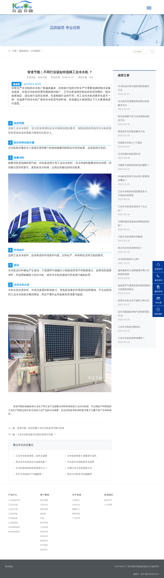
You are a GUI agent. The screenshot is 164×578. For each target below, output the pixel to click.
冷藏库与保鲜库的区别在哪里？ (133, 165)
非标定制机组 (14, 532)
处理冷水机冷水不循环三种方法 (133, 300)
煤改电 (43, 514)
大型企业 (44, 505)
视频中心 (76, 509)
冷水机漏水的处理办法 (129, 154)
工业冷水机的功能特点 (129, 327)
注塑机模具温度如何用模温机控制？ (133, 223)
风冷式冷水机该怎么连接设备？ (31, 462)
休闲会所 (44, 536)
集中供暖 (44, 500)
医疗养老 (44, 523)
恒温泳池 (44, 532)
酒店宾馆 (44, 509)
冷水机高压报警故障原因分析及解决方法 (133, 103)
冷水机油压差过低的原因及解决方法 (133, 88)
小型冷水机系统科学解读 (130, 236)
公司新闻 (35, 51)
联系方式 (108, 500)
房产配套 (44, 545)
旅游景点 (44, 540)
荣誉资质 (76, 514)
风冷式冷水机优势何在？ (130, 248)
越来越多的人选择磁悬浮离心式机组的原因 (133, 272)
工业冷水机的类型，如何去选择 (31, 456)
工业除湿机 (13, 514)
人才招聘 (108, 505)
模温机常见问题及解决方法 (131, 131)
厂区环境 (76, 518)
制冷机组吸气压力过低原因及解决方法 (133, 118)
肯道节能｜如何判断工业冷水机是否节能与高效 (40, 428)
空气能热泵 (13, 518)
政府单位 (44, 549)
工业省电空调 (14, 500)
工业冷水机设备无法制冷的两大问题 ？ (36, 434)
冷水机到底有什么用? (128, 259)
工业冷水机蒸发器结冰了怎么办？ (132, 208)
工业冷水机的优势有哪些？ (131, 338)
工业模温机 (13, 523)
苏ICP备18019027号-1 (150, 574)
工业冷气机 (13, 509)
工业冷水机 (13, 505)
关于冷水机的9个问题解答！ (30, 474)
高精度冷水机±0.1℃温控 (130, 142)
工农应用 (44, 527)
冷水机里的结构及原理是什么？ (31, 468)
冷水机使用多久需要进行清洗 (81, 456)
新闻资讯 (23, 51)
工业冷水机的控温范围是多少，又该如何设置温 (133, 193)
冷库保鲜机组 (14, 527)
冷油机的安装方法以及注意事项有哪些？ (133, 178)
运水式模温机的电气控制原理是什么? (133, 314)
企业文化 (76, 505)
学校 (42, 518)
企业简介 (76, 500)
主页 (14, 51)
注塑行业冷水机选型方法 (79, 468)
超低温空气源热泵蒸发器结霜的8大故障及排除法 (134, 287)
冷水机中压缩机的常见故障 (80, 462)
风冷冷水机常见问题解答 (79, 474)
